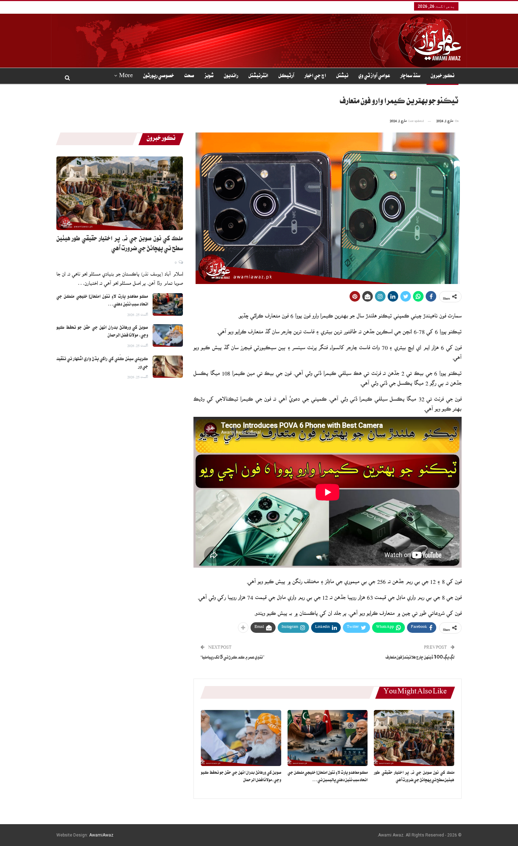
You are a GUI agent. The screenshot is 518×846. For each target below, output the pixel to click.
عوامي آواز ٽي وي (374, 76)
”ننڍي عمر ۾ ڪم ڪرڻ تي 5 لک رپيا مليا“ (232, 658)
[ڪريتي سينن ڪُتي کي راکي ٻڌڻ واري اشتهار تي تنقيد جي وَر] (168, 367)
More (126, 76)
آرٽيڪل (286, 76)
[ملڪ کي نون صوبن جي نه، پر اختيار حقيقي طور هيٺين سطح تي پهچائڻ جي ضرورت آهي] (414, 738)
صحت (189, 76)
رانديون (231, 76)
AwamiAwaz (101, 835)
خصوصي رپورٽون (158, 76)
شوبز (209, 76)
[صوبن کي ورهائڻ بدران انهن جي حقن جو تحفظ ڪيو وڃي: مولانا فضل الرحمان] (241, 738)
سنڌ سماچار (410, 76)
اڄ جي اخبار (315, 76)
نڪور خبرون (442, 76)
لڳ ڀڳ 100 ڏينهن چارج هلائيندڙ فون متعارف (420, 658)
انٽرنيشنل (258, 76)
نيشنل (342, 76)
